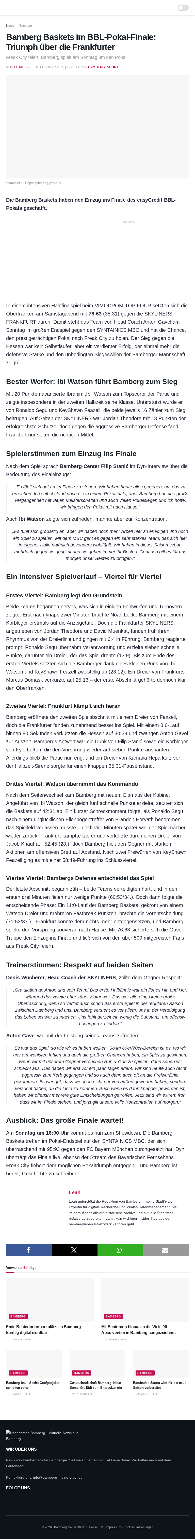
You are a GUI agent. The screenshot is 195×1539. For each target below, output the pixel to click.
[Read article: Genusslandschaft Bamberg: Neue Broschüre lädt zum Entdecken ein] (97, 1364)
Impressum (113, 1527)
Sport (112, 67)
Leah (18, 67)
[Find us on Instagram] (23, 1500)
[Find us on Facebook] (10, 1500)
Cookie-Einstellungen (138, 1527)
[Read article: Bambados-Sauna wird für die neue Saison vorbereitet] (161, 1364)
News (10, 26)
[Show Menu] (8, 7)
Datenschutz (95, 1527)
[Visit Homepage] (94, 8)
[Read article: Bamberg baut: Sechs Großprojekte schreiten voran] (34, 1364)
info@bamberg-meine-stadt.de (58, 1477)
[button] (29, 1250)
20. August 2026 (83, 1394)
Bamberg (25, 26)
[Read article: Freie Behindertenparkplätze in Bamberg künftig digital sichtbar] (50, 1300)
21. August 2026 (19, 1339)
